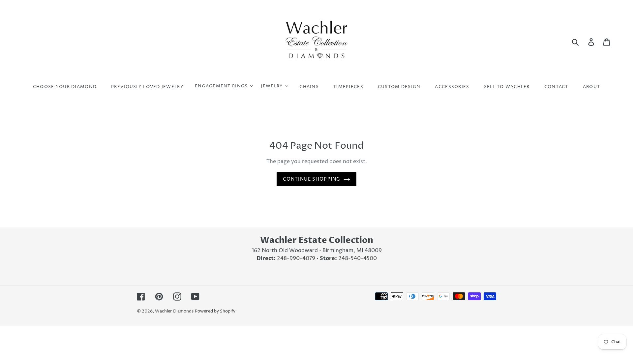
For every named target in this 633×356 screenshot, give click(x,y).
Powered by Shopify (215, 311)
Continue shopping (311, 179)
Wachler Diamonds (174, 311)
